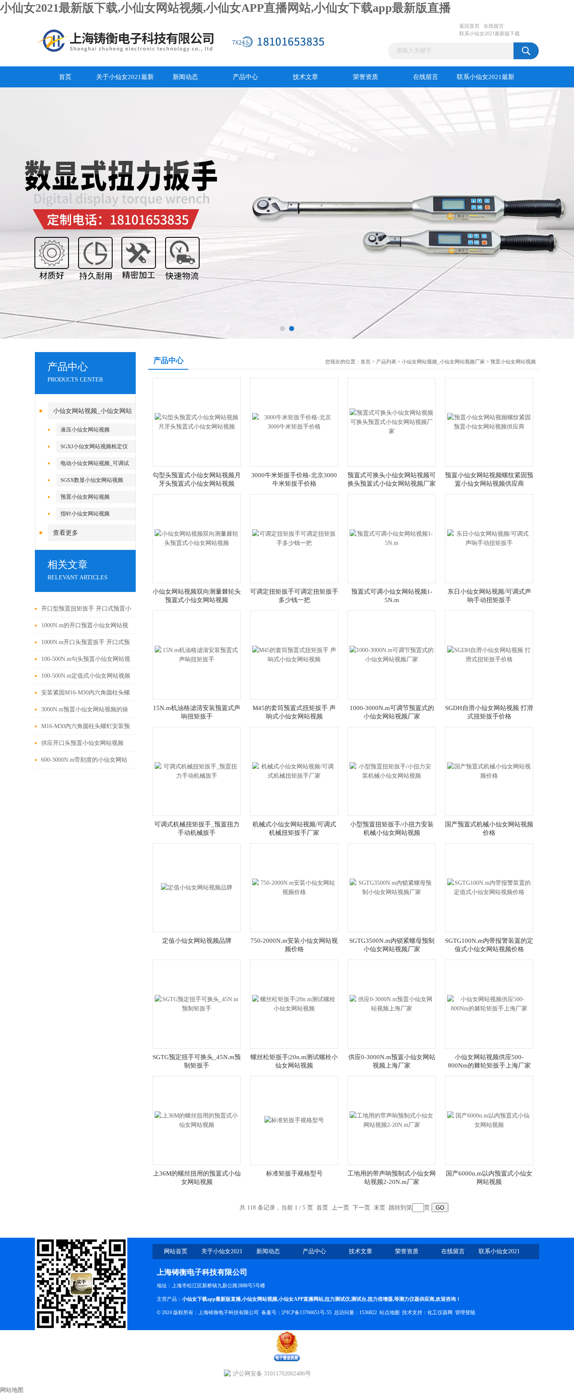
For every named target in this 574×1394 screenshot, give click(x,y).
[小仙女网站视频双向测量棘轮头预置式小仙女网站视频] (197, 538)
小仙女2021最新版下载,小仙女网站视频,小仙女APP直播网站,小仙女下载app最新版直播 (225, 7)
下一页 (361, 1208)
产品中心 (245, 77)
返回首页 (469, 26)
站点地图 (389, 1312)
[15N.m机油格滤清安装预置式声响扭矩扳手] (197, 654)
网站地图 (12, 1390)
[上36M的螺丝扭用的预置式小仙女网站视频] (197, 1120)
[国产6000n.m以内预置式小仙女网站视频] (489, 1120)
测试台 (358, 1299)
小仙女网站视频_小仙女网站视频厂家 (443, 362)
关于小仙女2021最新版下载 (125, 80)
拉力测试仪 (337, 1299)
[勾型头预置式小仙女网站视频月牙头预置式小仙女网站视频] (197, 421)
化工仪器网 (440, 1312)
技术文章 (305, 77)
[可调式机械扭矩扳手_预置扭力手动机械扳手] (197, 771)
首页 (65, 77)
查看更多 (65, 532)
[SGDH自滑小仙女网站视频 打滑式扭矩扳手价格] (489, 654)
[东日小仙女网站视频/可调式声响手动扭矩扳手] (489, 538)
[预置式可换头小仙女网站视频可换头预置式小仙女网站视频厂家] (392, 421)
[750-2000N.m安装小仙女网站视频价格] (294, 887)
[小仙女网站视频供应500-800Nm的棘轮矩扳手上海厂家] (489, 1003)
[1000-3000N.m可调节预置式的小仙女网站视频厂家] (392, 654)
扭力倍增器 (380, 1299)
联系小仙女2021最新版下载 (489, 34)
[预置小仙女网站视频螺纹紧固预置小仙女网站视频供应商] (489, 421)
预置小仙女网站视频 (85, 497)
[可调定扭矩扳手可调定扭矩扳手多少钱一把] (294, 538)
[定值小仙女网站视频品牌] (196, 887)
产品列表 (386, 362)
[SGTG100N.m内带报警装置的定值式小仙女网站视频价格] (489, 887)
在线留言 (494, 26)
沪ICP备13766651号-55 (307, 1312)
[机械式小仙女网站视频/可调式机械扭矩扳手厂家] (294, 771)
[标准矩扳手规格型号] (294, 1120)
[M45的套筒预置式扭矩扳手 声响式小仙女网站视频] (294, 654)
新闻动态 (185, 77)
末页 (379, 1208)
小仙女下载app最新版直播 (211, 1299)
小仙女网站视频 (259, 1299)
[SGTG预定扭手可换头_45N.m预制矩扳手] (197, 1003)
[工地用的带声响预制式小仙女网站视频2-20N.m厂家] (392, 1120)
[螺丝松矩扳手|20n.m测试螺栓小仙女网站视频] (294, 1003)
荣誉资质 (365, 77)
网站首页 (175, 1251)
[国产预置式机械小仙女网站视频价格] (489, 771)
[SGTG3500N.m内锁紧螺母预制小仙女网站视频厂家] (392, 887)
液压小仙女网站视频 (85, 429)
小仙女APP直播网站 (301, 1299)
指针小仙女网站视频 (85, 513)
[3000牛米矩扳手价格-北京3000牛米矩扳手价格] (294, 421)
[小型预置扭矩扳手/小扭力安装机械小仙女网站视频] (392, 771)
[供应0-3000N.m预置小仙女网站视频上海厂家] (392, 1003)
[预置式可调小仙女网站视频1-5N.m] (392, 538)
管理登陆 (465, 1312)
